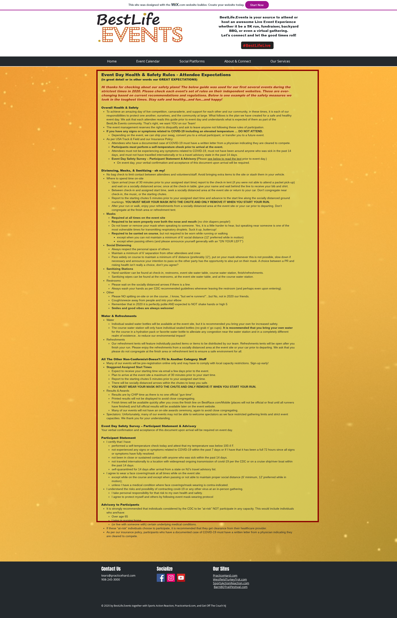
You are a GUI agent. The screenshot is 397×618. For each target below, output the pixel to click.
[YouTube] (181, 578)
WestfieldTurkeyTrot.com (230, 579)
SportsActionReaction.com (231, 583)
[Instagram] (171, 578)
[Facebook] (161, 578)
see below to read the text (225, 158)
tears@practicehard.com (118, 575)
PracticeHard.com (225, 575)
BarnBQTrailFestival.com (231, 587)
